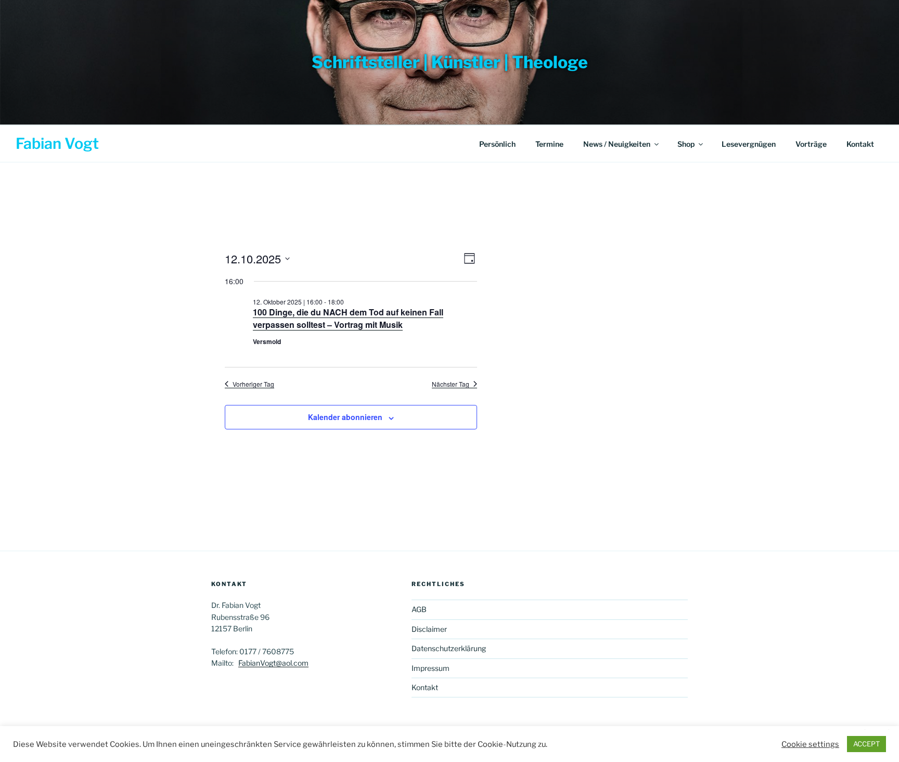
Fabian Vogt (57, 143)
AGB (419, 609)
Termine (549, 143)
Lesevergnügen (749, 143)
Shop (686, 143)
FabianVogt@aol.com (273, 662)
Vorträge (811, 143)
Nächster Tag (450, 384)
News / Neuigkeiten (616, 143)
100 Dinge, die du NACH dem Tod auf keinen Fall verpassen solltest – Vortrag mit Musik (348, 318)
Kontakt (860, 143)
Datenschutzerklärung (449, 648)
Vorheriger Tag (253, 384)
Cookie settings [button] (810, 744)
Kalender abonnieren (345, 417)
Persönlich (497, 143)
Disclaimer (429, 629)
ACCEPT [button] (866, 744)
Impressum (431, 668)
